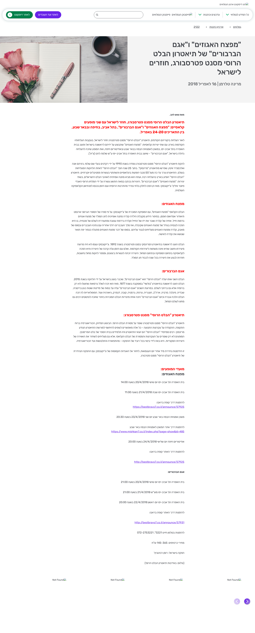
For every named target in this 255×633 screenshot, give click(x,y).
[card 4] (40, 601)
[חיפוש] (118, 14)
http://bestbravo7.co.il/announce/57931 (159, 522)
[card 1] (215, 601)
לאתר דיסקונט (22, 14)
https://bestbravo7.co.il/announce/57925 (158, 406)
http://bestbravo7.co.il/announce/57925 (159, 462)
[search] (118, 14)
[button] (247, 601)
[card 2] (156, 601)
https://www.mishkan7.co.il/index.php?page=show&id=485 (147, 431)
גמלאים (237, 27)
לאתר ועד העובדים (48, 14)
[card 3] (98, 601)
